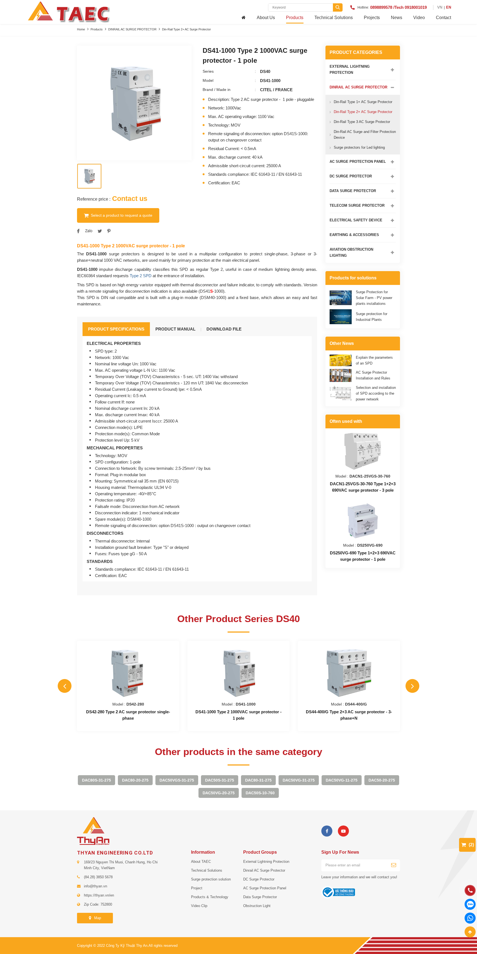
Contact (443, 17)
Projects (372, 17)
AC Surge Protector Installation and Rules (373, 375)
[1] (394, 865)
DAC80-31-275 (258, 780)
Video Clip (199, 906)
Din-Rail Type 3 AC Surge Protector (362, 122)
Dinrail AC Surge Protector (264, 870)
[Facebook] (326, 831)
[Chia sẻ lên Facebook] (78, 231)
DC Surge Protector (258, 879)
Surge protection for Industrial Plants (371, 317)
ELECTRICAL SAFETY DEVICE (356, 220)
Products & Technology (209, 897)
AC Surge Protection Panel (264, 888)
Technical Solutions (333, 17)
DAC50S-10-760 (260, 793)
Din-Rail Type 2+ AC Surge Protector (186, 29)
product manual (175, 329)
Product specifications (116, 329)
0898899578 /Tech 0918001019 (398, 7)
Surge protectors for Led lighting (359, 147)
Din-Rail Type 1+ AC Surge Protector (363, 102)
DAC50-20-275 (382, 780)
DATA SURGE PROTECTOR (353, 191)
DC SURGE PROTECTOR (351, 176)
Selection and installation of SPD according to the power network (376, 393)
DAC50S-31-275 (219, 780)
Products (294, 17)
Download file (224, 329)
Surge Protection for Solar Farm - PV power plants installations (374, 298)
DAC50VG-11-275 (341, 780)
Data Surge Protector (260, 897)
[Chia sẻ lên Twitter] (100, 231)
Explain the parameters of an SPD (374, 360)
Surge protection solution (211, 879)
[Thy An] (93, 831)
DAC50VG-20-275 (219, 793)
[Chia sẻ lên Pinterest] (108, 231)
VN (439, 7)
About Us (266, 17)
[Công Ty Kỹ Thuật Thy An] (68, 11)
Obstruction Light (257, 906)
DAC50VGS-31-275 (177, 780)
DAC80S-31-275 (96, 780)
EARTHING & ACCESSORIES (354, 235)
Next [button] (412, 686)
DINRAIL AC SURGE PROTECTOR (132, 29)
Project (196, 888)
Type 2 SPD (141, 275)
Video (419, 17)
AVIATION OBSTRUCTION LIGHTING (351, 252)
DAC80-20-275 (135, 780)
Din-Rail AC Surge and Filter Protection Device (365, 135)
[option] (134, 103)
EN (448, 7)
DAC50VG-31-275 (299, 780)
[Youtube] (343, 831)
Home (81, 29)
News (396, 17)
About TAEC (201, 861)
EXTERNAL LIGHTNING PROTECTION (350, 69)
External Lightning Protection (266, 861)
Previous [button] (64, 686)
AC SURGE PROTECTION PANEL (358, 161)
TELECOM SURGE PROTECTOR (357, 205)
